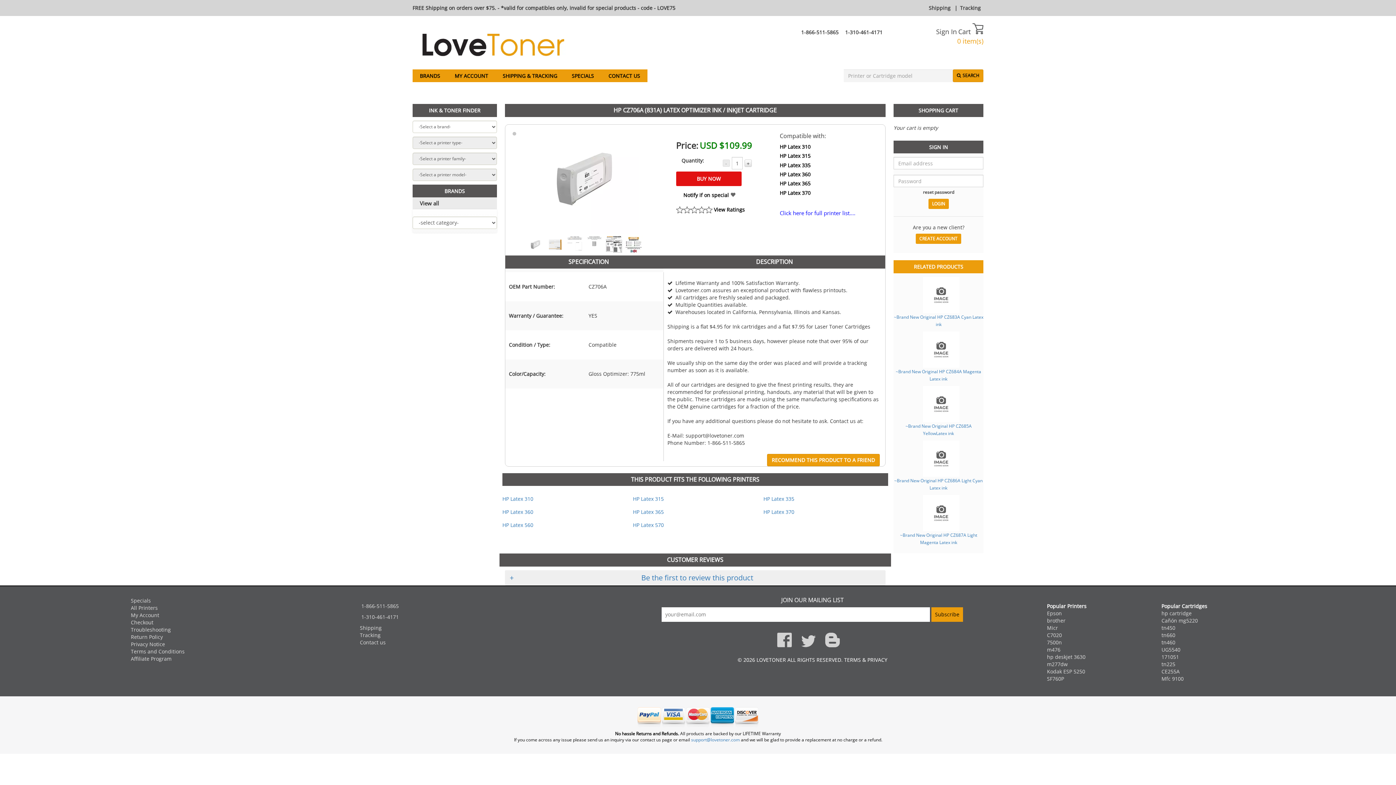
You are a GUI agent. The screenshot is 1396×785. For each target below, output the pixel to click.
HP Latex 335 (795, 165)
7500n (1054, 642)
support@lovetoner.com (715, 740)
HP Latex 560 (517, 525)
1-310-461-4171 (864, 32)
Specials (583, 75)
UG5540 (1171, 649)
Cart (965, 31)
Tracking (970, 7)
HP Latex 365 (795, 183)
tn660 (1168, 635)
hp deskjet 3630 (1066, 656)
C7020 (1054, 635)
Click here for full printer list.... (817, 213)
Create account (938, 239)
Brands (430, 75)
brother (1056, 620)
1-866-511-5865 (820, 32)
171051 (1170, 656)
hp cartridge (1177, 613)
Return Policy (147, 636)
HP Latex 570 (648, 525)
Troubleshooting (151, 629)
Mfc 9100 (1173, 678)
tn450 (1168, 627)
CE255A (1171, 671)
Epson (1054, 613)
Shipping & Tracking (530, 75)
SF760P (1055, 678)
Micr (1052, 627)
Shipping (940, 7)
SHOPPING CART (938, 110)
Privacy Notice (148, 644)
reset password (938, 192)
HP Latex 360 (795, 174)
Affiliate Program (151, 658)
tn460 (1168, 642)
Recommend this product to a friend (823, 459)
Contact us (624, 75)
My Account (471, 75)
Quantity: (693, 160)
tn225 (1168, 664)
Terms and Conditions (158, 651)
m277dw (1057, 664)
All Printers (144, 607)
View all (429, 203)
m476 (1053, 649)
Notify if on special (706, 195)
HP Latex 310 (795, 146)
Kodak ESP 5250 (1066, 671)
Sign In (946, 31)
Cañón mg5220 (1180, 620)
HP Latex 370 (795, 193)
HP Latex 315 (795, 155)
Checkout (142, 622)
